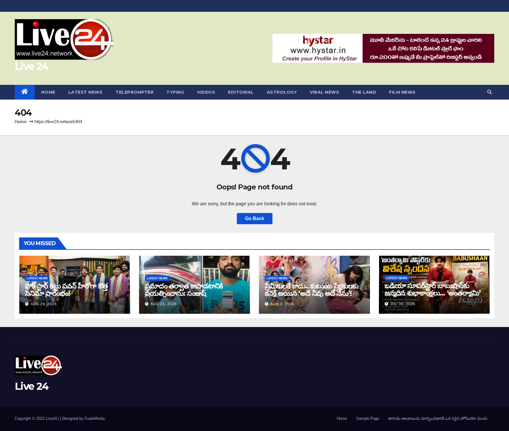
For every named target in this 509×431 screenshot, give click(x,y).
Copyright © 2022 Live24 (36, 418)
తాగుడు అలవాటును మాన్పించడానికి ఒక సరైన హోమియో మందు (437, 418)
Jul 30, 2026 (402, 304)
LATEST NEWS (85, 92)
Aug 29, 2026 (44, 304)
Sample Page (367, 418)
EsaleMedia (95, 418)
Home (21, 121)
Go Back (254, 218)
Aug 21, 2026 (164, 304)
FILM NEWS (402, 92)
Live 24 (31, 66)
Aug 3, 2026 (282, 304)
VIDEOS (206, 92)
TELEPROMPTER (134, 92)
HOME (48, 92)
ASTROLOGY (282, 92)
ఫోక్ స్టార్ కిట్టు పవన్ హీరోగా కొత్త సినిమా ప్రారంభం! (66, 290)
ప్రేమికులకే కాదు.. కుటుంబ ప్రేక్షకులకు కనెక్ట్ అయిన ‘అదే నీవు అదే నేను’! (311, 290)
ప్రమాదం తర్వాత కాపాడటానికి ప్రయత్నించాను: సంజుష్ (184, 290)
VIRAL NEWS (324, 92)
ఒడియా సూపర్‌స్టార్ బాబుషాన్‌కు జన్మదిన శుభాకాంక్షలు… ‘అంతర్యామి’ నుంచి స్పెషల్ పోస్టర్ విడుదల (432, 293)
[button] (489, 92)
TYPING (175, 92)
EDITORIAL (241, 92)
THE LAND (364, 92)
